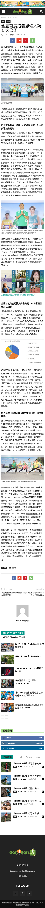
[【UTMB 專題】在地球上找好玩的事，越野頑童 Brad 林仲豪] (7, 695)
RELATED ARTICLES (13, 633)
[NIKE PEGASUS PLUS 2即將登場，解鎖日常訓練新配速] (7, 671)
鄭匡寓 (20, 766)
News (8, 21)
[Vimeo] (29, 893)
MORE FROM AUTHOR (14, 637)
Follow (39, 743)
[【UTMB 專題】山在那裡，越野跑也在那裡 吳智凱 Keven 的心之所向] (6, 805)
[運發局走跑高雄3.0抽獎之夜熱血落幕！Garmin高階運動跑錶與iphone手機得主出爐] (7, 707)
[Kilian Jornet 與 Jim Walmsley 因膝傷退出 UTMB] (7, 659)
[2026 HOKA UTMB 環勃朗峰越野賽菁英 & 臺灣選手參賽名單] (7, 647)
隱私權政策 (22, 876)
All (21, 757)
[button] (41, 11)
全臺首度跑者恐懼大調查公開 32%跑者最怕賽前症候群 (18, 295)
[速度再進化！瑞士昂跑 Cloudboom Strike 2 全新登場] (7, 683)
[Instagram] (22, 893)
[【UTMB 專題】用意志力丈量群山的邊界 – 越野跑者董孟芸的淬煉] (6, 780)
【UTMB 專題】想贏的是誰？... (27, 788)
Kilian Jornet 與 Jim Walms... (28, 656)
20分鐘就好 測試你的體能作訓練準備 (11, 593)
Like (40, 738)
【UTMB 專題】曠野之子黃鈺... (27, 763)
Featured (29, 757)
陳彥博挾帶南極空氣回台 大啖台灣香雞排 (33, 593)
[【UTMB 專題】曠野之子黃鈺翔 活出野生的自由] (6, 767)
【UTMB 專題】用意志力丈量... (27, 776)
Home (3, 17)
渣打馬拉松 (12, 568)
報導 (3, 21)
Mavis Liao (22, 779)
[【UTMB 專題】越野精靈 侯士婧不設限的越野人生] (6, 817)
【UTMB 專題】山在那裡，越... (27, 801)
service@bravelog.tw (27, 871)
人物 (3, 662)
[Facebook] (15, 893)
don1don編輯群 (9, 35)
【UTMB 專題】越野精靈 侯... (27, 813)
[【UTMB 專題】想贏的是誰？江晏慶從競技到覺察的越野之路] (6, 792)
